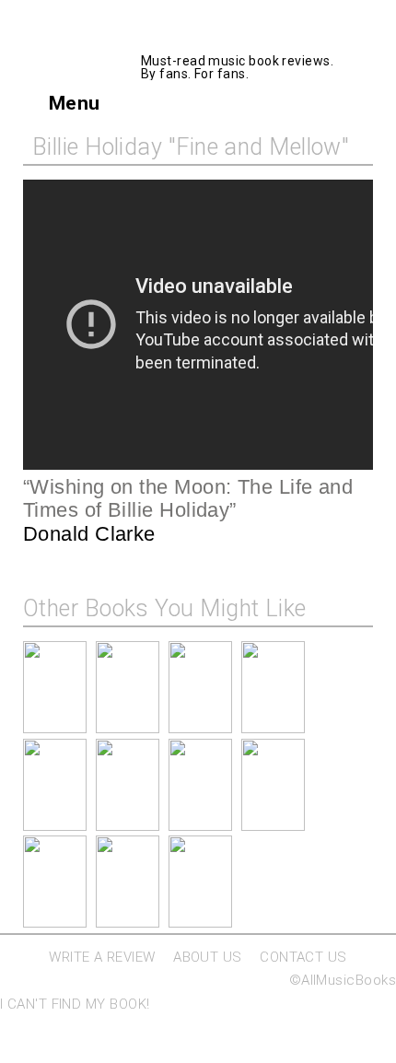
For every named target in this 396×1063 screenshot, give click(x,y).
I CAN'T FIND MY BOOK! (74, 1004)
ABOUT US (207, 957)
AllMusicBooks (240, 34)
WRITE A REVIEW (102, 957)
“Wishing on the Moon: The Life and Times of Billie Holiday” (188, 498)
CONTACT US (303, 957)
